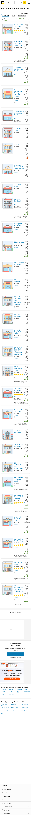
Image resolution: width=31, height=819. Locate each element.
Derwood (3, 694)
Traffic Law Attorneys (14, 711)
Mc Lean (11, 691)
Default (26, 13)
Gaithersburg (19, 689)
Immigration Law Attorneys (5, 711)
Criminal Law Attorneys (14, 708)
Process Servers (24, 593)
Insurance (22, 47)
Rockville (3, 689)
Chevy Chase (17, 692)
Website (16, 32)
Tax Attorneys (24, 704)
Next (22, 615)
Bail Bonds (16, 28)
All (14, 15)
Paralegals (14, 704)
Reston (3, 691)
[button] (29, 3)
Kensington (27, 691)
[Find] (24, 2)
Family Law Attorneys (4, 705)
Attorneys (3, 713)
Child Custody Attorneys (24, 711)
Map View (6, 15)
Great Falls (11, 694)
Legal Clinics (24, 707)
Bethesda (11, 689)
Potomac (11, 609)
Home (2, 609)
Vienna (26, 689)
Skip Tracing (23, 335)
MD (6, 609)
